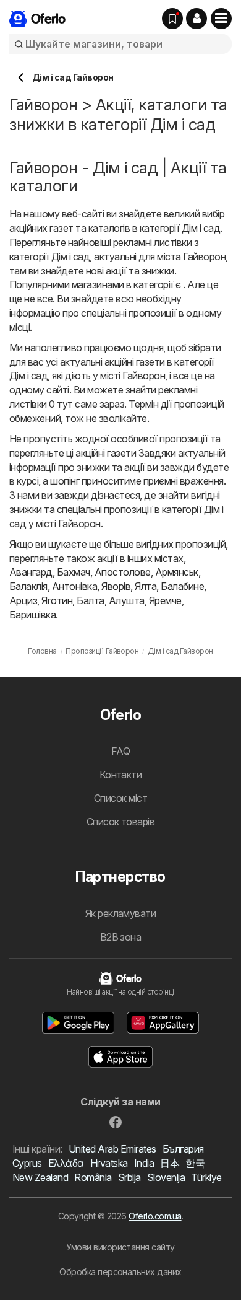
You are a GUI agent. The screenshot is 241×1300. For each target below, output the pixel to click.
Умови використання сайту (120, 1247)
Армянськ (176, 572)
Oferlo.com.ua (155, 1216)
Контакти (120, 774)
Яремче (165, 600)
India (144, 1163)
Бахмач (73, 572)
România (92, 1177)
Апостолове (123, 572)
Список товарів (121, 821)
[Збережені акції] (172, 18)
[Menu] (221, 18)
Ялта (145, 586)
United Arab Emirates (112, 1149)
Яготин (56, 600)
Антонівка (74, 586)
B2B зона (121, 937)
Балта (90, 600)
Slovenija (166, 1177)
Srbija (129, 1177)
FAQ (120, 751)
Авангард (31, 572)
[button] (196, 18)
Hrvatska (109, 1163)
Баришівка (32, 614)
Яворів (115, 586)
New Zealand (40, 1177)
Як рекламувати (120, 913)
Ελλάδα (66, 1163)
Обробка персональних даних (120, 1272)
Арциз (23, 600)
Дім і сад (201, 228)
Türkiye (206, 1177)
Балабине (182, 586)
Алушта (127, 600)
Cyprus (27, 1163)
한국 (195, 1163)
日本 (169, 1163)
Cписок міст (120, 798)
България (183, 1149)
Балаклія (28, 586)
